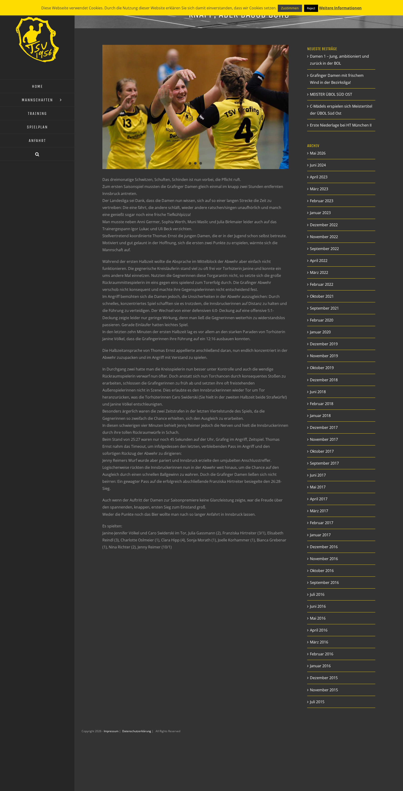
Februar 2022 (321, 284)
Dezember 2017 (324, 427)
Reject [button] (311, 8)
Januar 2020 (320, 332)
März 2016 (319, 642)
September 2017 (324, 463)
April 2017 (318, 498)
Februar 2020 (321, 320)
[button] (37, 154)
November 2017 (324, 439)
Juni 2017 (318, 475)
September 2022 (324, 248)
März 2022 (319, 272)
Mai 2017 (318, 487)
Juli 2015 (317, 701)
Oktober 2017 (322, 451)
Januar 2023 (320, 212)
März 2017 (319, 510)
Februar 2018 (321, 403)
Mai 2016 (318, 618)
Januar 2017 (320, 534)
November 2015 (324, 689)
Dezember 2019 (324, 343)
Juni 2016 (318, 606)
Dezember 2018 (324, 379)
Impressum (111, 731)
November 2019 (324, 355)
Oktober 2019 (322, 367)
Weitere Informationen (340, 8)
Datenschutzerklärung (137, 731)
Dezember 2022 (324, 224)
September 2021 (324, 308)
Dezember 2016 (324, 546)
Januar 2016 (320, 665)
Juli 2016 (317, 594)
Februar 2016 (321, 654)
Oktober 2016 (322, 570)
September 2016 (324, 582)
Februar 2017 (321, 522)
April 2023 (318, 177)
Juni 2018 (318, 391)
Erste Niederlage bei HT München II (341, 125)
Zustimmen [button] (290, 8)
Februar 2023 (321, 200)
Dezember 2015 (324, 677)
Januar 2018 (320, 415)
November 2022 (324, 236)
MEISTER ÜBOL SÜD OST (331, 94)
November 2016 (324, 558)
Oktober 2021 (322, 296)
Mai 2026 (318, 153)
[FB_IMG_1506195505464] (195, 107)
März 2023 (319, 188)
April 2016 (318, 630)
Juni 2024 (318, 165)
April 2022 (318, 260)
